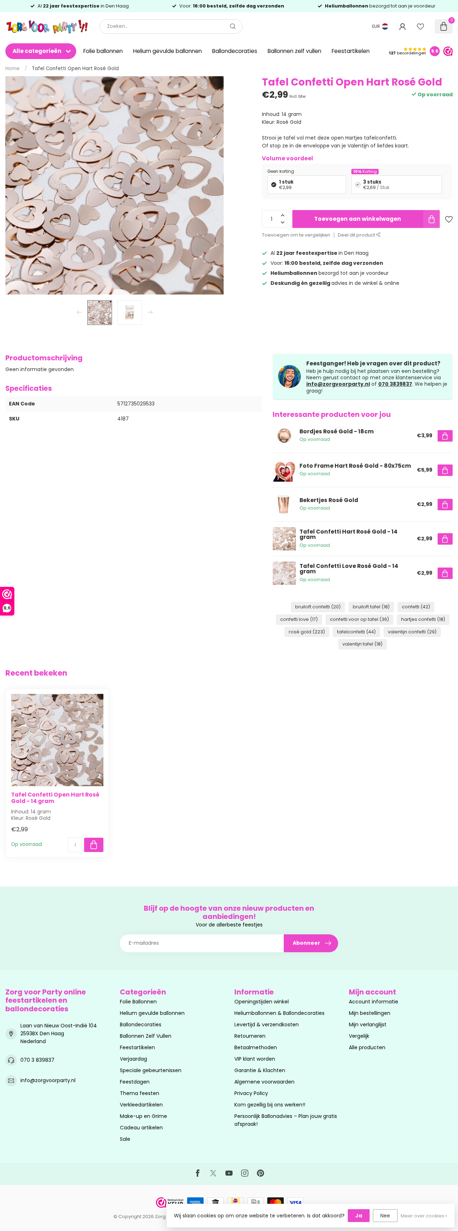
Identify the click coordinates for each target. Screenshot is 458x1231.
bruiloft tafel (371, 607)
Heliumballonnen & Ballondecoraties (279, 1013)
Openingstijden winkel (261, 1001)
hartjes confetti (423, 619)
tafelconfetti (356, 632)
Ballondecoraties (234, 51)
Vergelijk (359, 1036)
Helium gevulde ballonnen (167, 51)
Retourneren (249, 1036)
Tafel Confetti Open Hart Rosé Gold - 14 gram (55, 798)
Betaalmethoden (255, 1047)
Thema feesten (139, 1093)
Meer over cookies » (424, 1216)
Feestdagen (135, 1081)
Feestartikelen (351, 51)
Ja (358, 1215)
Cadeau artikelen (141, 1127)
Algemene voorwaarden (264, 1081)
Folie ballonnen (103, 51)
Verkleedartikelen (141, 1104)
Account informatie (373, 1001)
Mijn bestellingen (369, 1013)
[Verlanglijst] (420, 26)
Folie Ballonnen (138, 1001)
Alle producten (367, 1047)
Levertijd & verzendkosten (266, 1024)
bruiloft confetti (318, 607)
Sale (125, 1139)
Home (12, 68)
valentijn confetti (412, 632)
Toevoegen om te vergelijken (296, 235)
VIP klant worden (254, 1058)
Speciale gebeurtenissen (150, 1070)
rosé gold (307, 632)
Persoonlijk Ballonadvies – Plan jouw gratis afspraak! (285, 1120)
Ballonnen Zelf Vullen (145, 1036)
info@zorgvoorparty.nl (338, 384)
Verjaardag (133, 1058)
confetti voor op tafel (359, 619)
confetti (416, 607)
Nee (385, 1215)
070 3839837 (395, 384)
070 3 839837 (37, 1060)
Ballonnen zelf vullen (294, 51)
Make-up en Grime (143, 1116)
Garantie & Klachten (259, 1070)
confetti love (299, 619)
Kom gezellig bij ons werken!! (269, 1104)
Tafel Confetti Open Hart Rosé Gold (75, 68)
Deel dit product (357, 235)
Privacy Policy (251, 1093)
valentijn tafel (362, 644)
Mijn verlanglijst (367, 1024)
